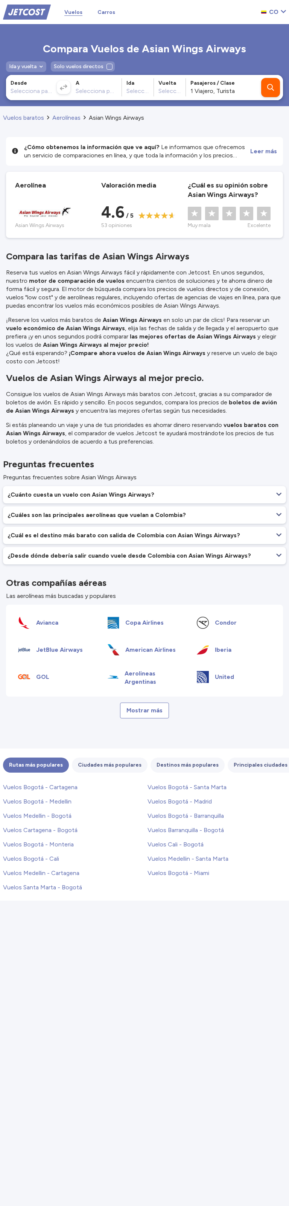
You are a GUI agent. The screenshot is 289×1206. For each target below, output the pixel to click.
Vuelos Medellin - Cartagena (41, 873)
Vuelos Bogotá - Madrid (180, 801)
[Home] (27, 11)
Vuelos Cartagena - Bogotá (40, 830)
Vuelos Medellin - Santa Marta (188, 858)
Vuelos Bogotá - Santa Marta (187, 787)
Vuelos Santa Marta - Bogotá (42, 887)
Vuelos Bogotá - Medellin (37, 801)
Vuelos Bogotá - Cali (31, 858)
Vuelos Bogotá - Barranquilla (186, 815)
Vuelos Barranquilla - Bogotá (186, 830)
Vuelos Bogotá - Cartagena (40, 787)
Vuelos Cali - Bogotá (176, 844)
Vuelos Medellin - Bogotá (37, 815)
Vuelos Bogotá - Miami (178, 873)
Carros (106, 12)
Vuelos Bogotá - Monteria (38, 844)
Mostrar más (144, 710)
